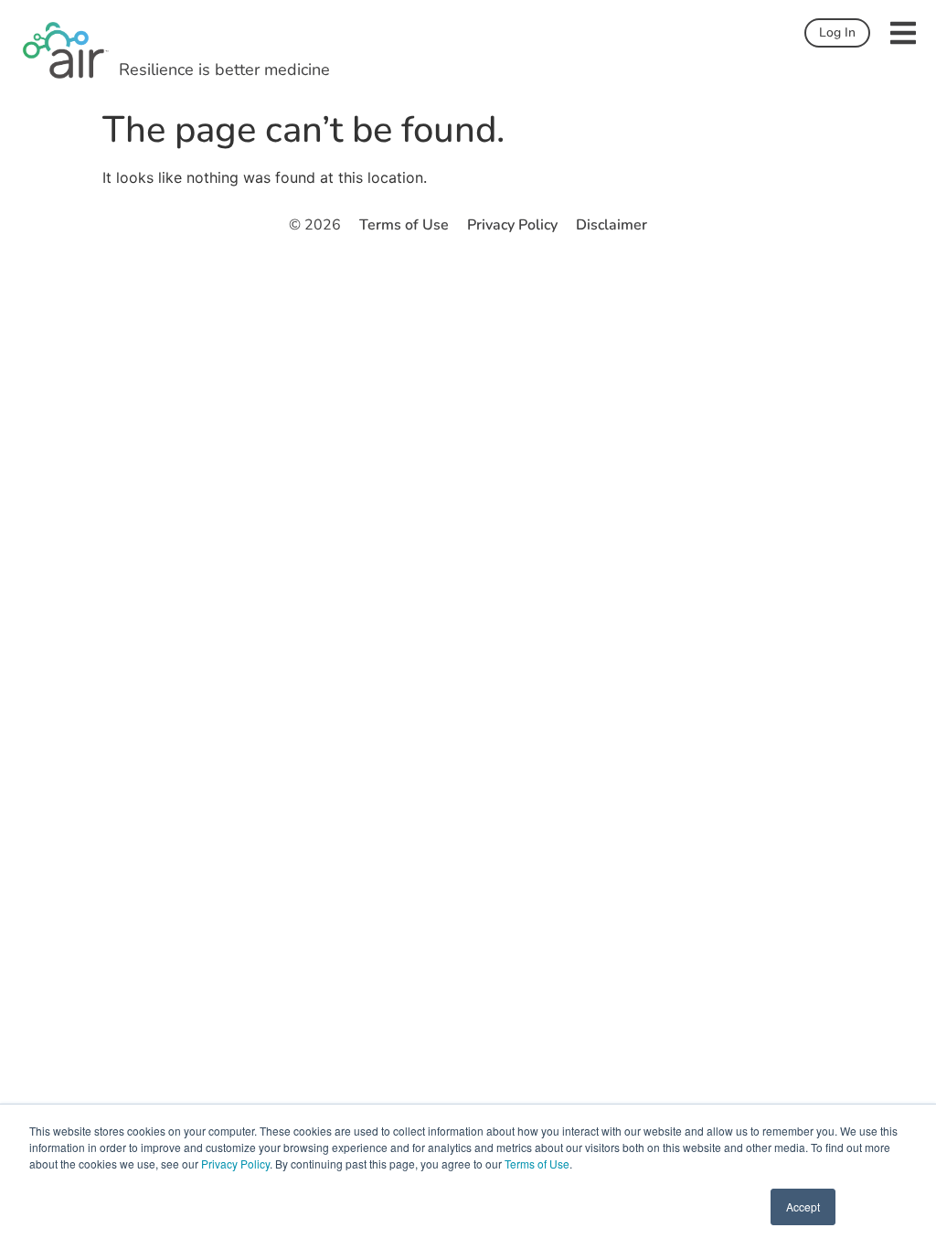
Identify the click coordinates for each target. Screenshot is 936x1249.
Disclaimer (611, 225)
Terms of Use (537, 1163)
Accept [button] (803, 1206)
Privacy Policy (235, 1163)
